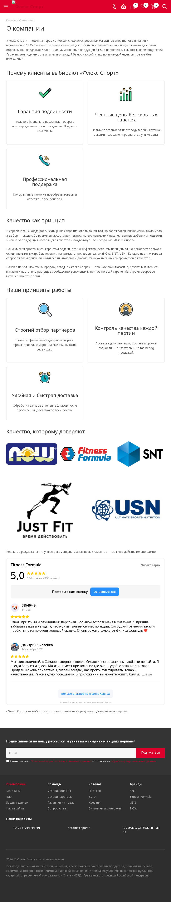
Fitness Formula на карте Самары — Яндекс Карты (85, 702)
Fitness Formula (141, 797)
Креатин (95, 802)
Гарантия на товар (61, 802)
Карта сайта (15, 808)
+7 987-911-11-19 (26, 828)
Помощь (54, 784)
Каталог (95, 784)
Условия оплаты (59, 791)
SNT (133, 791)
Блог (9, 797)
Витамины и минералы (105, 808)
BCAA (92, 797)
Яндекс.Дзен (161, 887)
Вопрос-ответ (58, 808)
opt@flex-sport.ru (79, 828)
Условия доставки (60, 797)
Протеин (95, 791)
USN (133, 802)
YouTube (151, 887)
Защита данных (17, 802)
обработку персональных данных (133, 761)
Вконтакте (141, 887)
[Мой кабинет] (123, 7)
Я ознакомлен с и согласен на (83, 761)
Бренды (136, 784)
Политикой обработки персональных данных (61, 761)
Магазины (13, 791)
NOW (133, 808)
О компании (15, 784)
